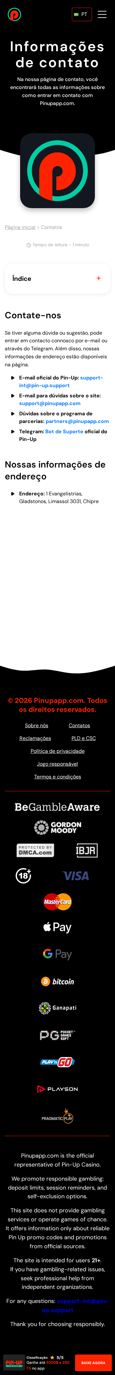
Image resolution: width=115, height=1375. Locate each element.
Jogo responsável (57, 764)
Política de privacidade (58, 751)
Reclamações (35, 738)
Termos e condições (57, 776)
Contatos (79, 725)
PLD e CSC (84, 738)
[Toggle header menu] (102, 14)
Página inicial (20, 227)
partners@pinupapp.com (77, 421)
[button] (82, 14)
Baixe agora (93, 1363)
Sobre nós (36, 725)
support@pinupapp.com (49, 403)
